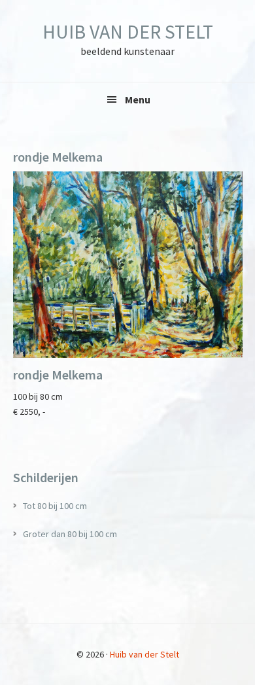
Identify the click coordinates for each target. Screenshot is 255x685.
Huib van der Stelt (127, 31)
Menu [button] (137, 99)
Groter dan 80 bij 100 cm (70, 534)
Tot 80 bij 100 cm (55, 506)
